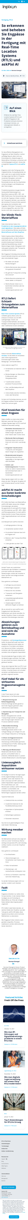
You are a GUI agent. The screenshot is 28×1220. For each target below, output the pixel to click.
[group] (14, 76)
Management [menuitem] (5, 1178)
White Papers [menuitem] (5, 1166)
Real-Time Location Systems (11, 314)
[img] (20, 76)
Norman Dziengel (16, 70)
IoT (5, 1025)
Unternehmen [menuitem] (6, 1173)
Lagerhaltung (7, 1070)
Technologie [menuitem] (5, 1146)
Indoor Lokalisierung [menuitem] (7, 1151)
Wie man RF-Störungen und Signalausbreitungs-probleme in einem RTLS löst (13, 1036)
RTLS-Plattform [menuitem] (6, 1141)
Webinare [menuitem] (4, 1168)
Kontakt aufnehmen (8, 1187)
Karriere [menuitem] (3, 1180)
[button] (3, 75)
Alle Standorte (5, 1197)
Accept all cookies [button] (14, 1216)
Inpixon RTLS (13, 164)
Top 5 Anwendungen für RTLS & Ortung (13, 1121)
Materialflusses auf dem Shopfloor (13, 232)
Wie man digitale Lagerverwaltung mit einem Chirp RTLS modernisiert (12, 1080)
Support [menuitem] (3, 1159)
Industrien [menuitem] (5, 1148)
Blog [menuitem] (3, 1161)
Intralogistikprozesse (19, 640)
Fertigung (5, 20)
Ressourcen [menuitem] (5, 1156)
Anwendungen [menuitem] (6, 1143)
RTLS (11, 20)
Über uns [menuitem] (4, 1176)
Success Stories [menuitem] (5, 1163)
